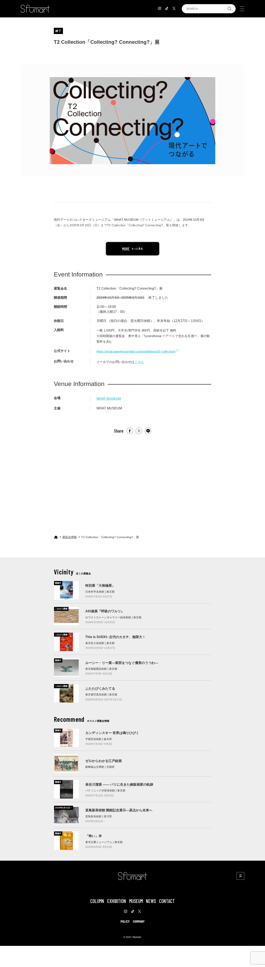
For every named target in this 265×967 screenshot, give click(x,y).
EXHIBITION (116, 901)
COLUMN (97, 901)
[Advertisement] (132, 481)
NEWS (151, 901)
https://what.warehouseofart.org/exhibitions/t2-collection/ (135, 351)
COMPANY (139, 921)
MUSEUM (136, 901)
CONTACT (167, 901)
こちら (139, 362)
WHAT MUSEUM (108, 398)
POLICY (125, 921)
